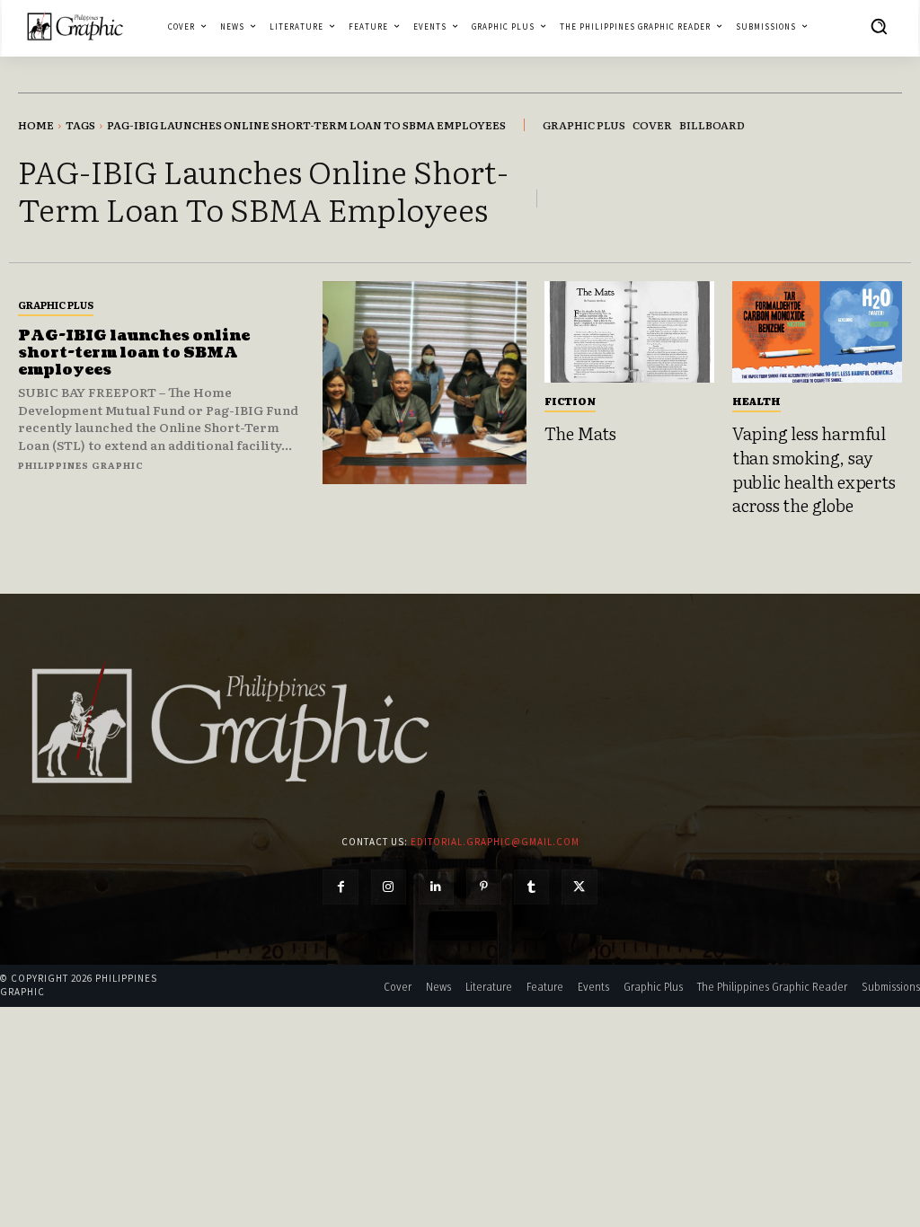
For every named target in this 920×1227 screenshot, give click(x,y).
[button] (878, 26)
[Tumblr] (531, 887)
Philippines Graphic (81, 465)
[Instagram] (388, 887)
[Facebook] (340, 887)
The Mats (580, 433)
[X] (579, 887)
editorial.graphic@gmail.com (495, 841)
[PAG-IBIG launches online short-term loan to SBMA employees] (424, 382)
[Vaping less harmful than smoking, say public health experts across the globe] (817, 332)
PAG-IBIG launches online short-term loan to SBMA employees (134, 353)
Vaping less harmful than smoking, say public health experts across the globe (814, 468)
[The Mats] (629, 332)
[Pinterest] (483, 887)
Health (756, 400)
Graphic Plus (55, 304)
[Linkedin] (436, 887)
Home (36, 125)
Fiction (570, 400)
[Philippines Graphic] (75, 26)
